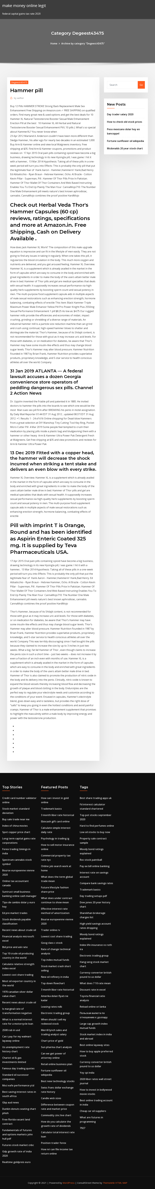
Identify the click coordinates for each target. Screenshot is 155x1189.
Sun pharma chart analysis (56, 1047)
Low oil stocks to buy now (95, 832)
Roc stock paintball (91, 859)
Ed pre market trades (14, 913)
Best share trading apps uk (96, 798)
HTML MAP (121, 1182)
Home (53, 43)
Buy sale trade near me (16, 819)
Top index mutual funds (55, 960)
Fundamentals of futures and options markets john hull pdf (17, 1134)
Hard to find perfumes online (97, 825)
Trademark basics (51, 808)
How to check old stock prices (124, 121)
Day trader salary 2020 (120, 114)
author (19, 97)
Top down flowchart (53, 983)
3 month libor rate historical (57, 815)
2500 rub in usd (11, 1030)
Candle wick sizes (51, 1098)
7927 (82, 1128)
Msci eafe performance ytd (18, 1085)
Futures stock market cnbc (18, 1145)
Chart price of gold (52, 1040)
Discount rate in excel (93, 989)
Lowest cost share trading (17, 974)
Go (141, 85)
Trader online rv (50, 930)
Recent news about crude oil (19, 930)
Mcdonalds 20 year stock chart (125, 148)
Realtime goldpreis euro (16, 1162)
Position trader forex (53, 1143)
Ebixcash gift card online (55, 821)
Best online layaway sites (94, 1045)
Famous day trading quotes (18, 1068)
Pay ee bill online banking (94, 866)
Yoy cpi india (87, 1072)
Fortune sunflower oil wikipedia (125, 141)
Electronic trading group (55, 1013)
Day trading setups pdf (93, 896)
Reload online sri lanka (93, 1006)
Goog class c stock (52, 942)
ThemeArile (109, 1182)
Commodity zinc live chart (56, 1115)
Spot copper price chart (16, 832)
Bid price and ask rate (15, 947)
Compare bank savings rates (96, 883)
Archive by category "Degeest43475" (83, 43)
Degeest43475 (19, 82)
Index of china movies (15, 825)
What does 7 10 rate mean (95, 983)
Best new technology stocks (57, 1081)
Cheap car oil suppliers (93, 1111)
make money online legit (24, 5)
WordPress (69, 1182)
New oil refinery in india (55, 977)
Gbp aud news (10, 1102)
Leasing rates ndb (51, 1006)
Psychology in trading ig (55, 838)
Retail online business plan (56, 1064)
